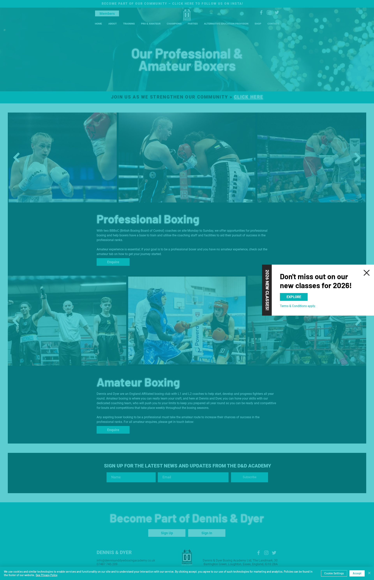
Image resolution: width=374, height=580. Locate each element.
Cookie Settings (334, 573)
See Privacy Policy (46, 575)
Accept (357, 573)
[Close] (369, 573)
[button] (367, 273)
